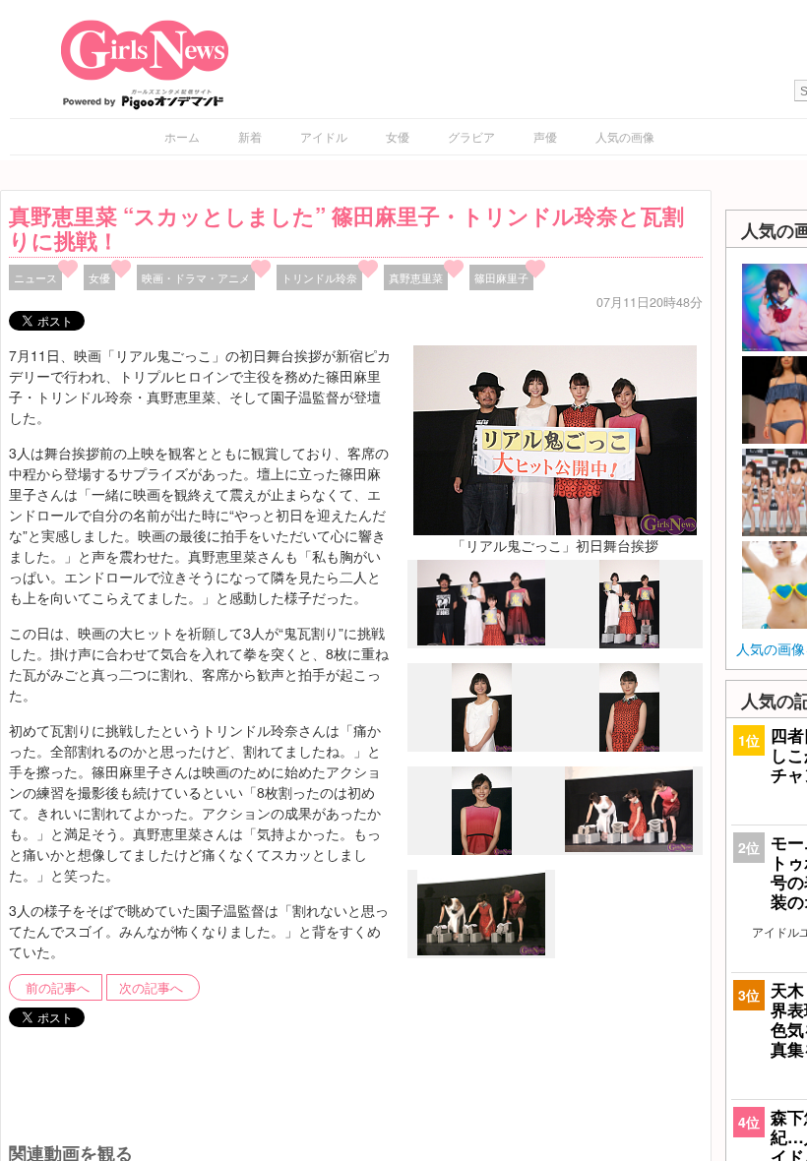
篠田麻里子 (501, 277)
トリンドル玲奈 (319, 277)
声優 (545, 136)
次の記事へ (151, 988)
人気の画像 (624, 136)
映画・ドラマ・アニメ (196, 277)
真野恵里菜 (416, 277)
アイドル (323, 136)
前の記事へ (58, 988)
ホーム (182, 136)
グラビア (471, 136)
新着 (250, 136)
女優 (397, 136)
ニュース (35, 277)
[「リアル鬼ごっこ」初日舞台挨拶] (555, 438)
